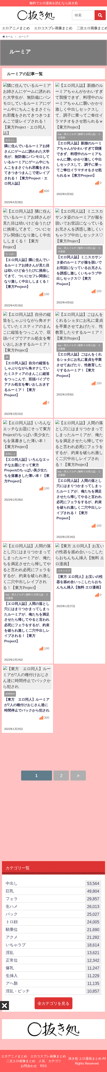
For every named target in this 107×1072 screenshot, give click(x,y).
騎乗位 (52, 929)
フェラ (52, 899)
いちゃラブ (52, 945)
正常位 (52, 960)
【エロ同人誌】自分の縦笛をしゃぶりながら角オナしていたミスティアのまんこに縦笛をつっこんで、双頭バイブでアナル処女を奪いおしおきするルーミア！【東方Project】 (27, 379)
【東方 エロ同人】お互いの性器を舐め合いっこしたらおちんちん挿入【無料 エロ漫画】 (79, 582)
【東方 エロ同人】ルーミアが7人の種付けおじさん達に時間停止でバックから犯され (27, 705)
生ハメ (52, 906)
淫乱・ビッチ (52, 991)
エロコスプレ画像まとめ (53, 28)
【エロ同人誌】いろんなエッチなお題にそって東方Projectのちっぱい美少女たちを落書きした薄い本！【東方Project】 (27, 470)
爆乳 (52, 968)
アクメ (52, 937)
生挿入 (52, 976)
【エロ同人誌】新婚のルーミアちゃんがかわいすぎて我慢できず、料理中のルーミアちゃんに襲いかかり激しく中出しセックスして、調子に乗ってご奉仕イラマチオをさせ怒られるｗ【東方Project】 (79, 159)
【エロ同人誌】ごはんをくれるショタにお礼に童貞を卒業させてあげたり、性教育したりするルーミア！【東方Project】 (79, 365)
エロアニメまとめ (16, 28)
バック (52, 914)
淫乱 (52, 952)
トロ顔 (52, 922)
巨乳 (52, 891)
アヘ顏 (52, 983)
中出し (52, 883)
